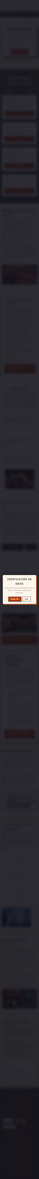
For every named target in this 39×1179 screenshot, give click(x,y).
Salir (26, 599)
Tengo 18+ (15, 599)
